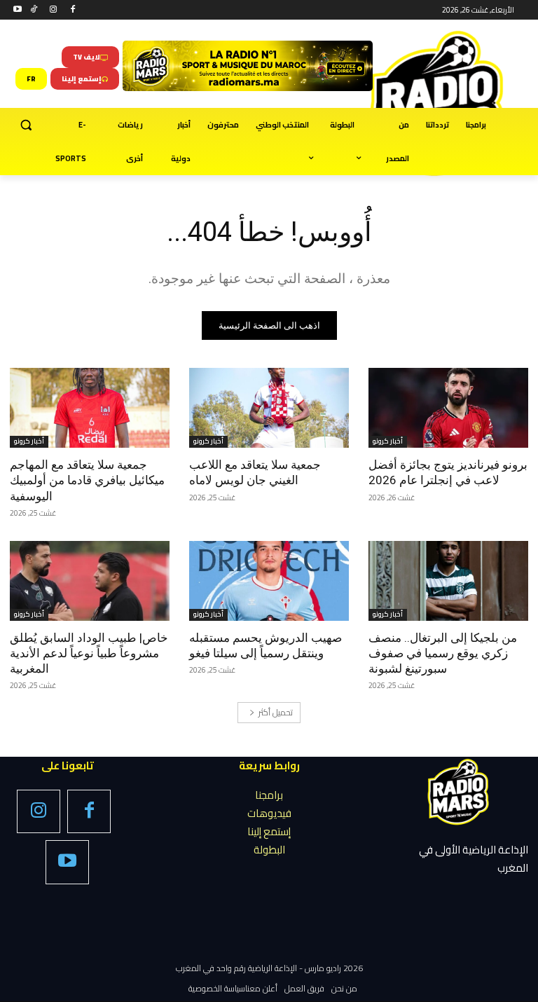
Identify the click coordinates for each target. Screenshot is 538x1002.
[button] (26, 125)
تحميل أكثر (275, 712)
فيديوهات (269, 813)
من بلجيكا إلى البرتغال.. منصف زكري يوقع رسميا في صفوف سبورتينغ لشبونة (442, 653)
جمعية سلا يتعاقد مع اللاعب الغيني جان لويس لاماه (255, 472)
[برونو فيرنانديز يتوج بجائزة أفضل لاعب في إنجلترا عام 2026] (448, 408)
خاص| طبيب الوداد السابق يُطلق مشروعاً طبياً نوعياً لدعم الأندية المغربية (89, 653)
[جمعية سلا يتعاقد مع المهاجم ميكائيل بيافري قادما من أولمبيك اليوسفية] (90, 408)
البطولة (269, 849)
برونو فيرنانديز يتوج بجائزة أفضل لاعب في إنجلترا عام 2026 (447, 472)
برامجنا (269, 795)
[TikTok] (34, 10)
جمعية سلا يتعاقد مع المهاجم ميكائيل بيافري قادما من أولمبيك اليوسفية (87, 480)
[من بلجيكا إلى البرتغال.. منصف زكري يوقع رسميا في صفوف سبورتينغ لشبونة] (448, 581)
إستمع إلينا (269, 831)
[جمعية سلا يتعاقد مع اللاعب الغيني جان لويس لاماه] (269, 408)
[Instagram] (54, 10)
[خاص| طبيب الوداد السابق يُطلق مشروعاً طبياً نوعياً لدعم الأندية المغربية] (90, 581)
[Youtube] (18, 10)
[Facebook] (72, 10)
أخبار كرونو (388, 442)
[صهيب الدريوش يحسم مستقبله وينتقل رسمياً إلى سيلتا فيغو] (269, 581)
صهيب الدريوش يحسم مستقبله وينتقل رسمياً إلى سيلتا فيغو (265, 645)
